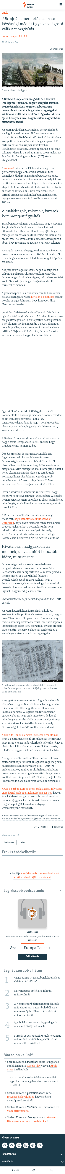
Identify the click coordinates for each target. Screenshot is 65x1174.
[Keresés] (51, 1170)
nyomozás (9, 168)
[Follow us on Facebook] (12, 1145)
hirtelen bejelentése (42, 297)
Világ (5, 13)
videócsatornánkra (18, 1111)
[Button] (56, 49)
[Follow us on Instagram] (19, 1145)
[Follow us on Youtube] (5, 1145)
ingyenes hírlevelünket (20, 1097)
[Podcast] (33, 1145)
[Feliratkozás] (39, 1145)
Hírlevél (15, 1170)
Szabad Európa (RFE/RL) (14, 36)
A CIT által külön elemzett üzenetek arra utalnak (30, 735)
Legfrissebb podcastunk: (24, 891)
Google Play (34, 1066)
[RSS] (26, 1145)
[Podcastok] (33, 1170)
